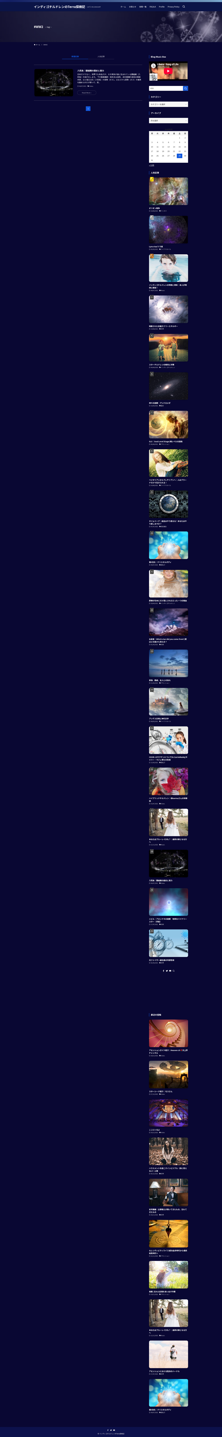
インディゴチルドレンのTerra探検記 (59, 6)
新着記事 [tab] (75, 56)
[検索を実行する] (185, 88)
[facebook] (163, 971)
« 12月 (151, 165)
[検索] (173, 971)
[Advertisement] (168, 993)
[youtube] (170, 971)
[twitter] (167, 971)
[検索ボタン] (184, 6)
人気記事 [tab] (101, 56)
